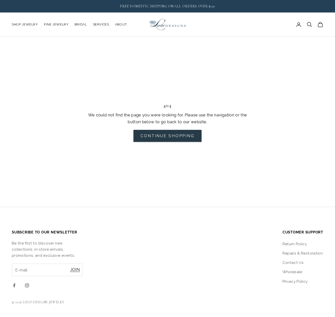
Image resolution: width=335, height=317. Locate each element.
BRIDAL (81, 24)
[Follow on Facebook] (14, 285)
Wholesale (292, 272)
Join (75, 269)
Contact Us (293, 262)
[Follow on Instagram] (27, 285)
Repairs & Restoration (303, 253)
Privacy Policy (295, 281)
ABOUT (121, 24)
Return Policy (295, 244)
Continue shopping (167, 136)
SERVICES (101, 24)
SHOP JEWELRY (25, 24)
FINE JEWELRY (56, 24)
